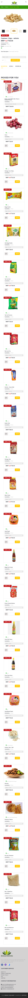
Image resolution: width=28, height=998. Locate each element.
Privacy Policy (4, 975)
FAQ (2, 976)
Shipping (3, 978)
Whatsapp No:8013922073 (8, 985)
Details (11, 66)
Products (6, 7)
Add (18, 110)
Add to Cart (16, 60)
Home (2, 7)
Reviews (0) (18, 66)
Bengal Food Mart (9, 995)
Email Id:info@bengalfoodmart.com (9, 984)
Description (4, 66)
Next (24, 19)
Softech (24, 995)
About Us (3, 972)
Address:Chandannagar (8, 989)
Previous (3, 19)
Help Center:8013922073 (7, 987)
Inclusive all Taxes (4, 42)
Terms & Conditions (6, 973)
